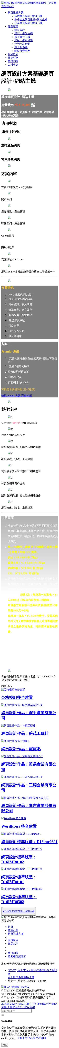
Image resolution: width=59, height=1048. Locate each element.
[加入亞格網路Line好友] (15, 987)
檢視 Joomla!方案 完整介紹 (16, 395)
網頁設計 (19, 30)
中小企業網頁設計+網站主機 (30, 19)
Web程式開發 (22, 43)
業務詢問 (13, 61)
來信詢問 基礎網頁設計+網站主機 (18, 911)
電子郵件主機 (22, 36)
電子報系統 (21, 47)
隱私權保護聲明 (17, 956)
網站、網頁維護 (23, 40)
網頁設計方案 (16, 12)
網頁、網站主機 (23, 33)
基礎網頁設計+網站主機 (28, 16)
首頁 (10, 926)
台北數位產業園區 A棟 (21, 977)
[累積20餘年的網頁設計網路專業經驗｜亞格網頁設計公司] (29, 6)
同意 (5, 1044)
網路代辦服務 (22, 50)
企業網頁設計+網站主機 (28, 23)
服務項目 (13, 26)
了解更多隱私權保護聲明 (31, 1038)
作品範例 (13, 54)
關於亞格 (13, 57)
